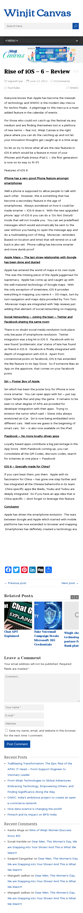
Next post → (70, 583)
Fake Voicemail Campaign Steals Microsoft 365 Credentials (46, 638)
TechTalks (14, 88)
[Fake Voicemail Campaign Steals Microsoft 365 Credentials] (49, 616)
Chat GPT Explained (11, 634)
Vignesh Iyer (15, 81)
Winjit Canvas (37, 12)
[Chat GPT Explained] (19, 616)
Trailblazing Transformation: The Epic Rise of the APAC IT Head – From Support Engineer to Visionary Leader (39, 769)
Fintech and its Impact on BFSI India (32, 814)
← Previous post (15, 583)
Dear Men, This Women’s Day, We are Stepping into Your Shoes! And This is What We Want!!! (42, 847)
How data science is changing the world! (34, 809)
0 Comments (62, 81)
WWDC (74, 88)
